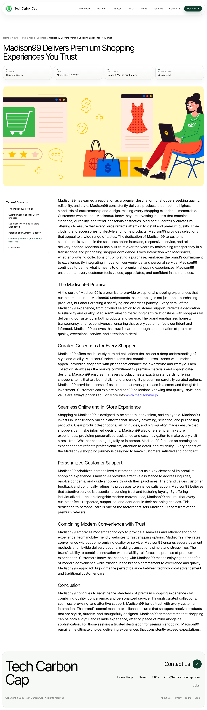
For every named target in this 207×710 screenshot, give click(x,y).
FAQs (155, 677)
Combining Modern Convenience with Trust (25, 240)
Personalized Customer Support (24, 232)
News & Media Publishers (33, 38)
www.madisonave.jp (142, 395)
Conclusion (14, 247)
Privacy (178, 697)
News (15, 38)
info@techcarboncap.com (182, 677)
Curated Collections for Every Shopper (23, 216)
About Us (165, 697)
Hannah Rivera (14, 75)
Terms (188, 697)
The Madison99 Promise (20, 208)
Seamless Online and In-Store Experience (23, 225)
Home (6, 38)
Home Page (125, 677)
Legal (197, 697)
